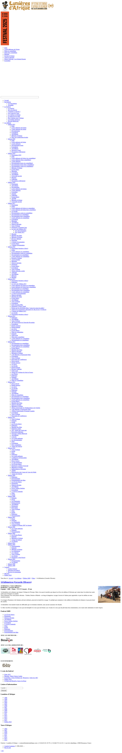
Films (33, 578)
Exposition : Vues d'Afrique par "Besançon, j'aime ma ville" (21, 677)
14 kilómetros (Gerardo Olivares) (16, 582)
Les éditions (18, 578)
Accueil (11, 578)
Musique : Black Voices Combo (13, 676)
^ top (2, 750)
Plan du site (7, 747)
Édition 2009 (26, 578)
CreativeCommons (9, 746)
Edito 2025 (7, 674)
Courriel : (3, 688)
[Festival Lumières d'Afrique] (27, 10)
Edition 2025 (8, 679)
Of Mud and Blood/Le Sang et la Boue (15, 681)
